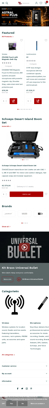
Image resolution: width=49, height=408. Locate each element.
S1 (27, 57)
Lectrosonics (31, 54)
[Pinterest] (31, 389)
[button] (23, 24)
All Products (7, 36)
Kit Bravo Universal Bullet (32, 279)
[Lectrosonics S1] (36, 46)
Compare (8, 66)
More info (7, 279)
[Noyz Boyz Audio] (24, 3)
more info (6, 126)
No (23, 403)
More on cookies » (38, 403)
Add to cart (26, 194)
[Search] (6, 3)
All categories (7, 355)
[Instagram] (27, 389)
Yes (11, 403)
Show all (5, 227)
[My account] (36, 3)
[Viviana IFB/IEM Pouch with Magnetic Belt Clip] (12, 46)
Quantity (6, 194)
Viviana (4, 54)
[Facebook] (18, 389)
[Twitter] (22, 389)
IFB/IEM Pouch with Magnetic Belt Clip (10, 58)
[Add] (13, 101)
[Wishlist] (41, 3)
